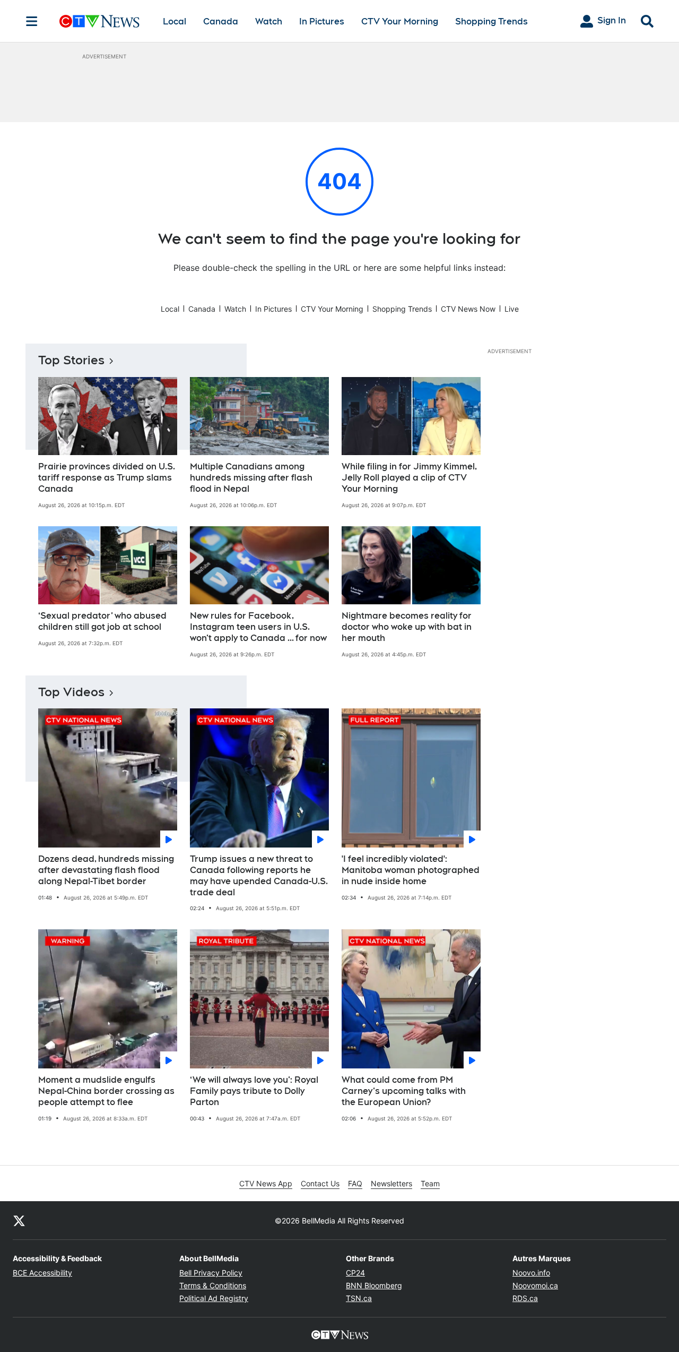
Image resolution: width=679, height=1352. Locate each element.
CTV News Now (468, 308)
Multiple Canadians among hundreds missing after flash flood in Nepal (251, 477)
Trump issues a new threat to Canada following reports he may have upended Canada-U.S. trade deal (259, 875)
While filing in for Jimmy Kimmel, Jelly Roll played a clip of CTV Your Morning (409, 477)
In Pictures (321, 21)
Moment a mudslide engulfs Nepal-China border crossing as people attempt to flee (106, 1091)
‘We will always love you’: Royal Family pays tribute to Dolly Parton (254, 1091)
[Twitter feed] (19, 1220)
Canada (220, 21)
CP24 (355, 1272)
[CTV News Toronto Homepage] (99, 21)
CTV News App (265, 1183)
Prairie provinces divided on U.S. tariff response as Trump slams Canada (106, 477)
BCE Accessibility (42, 1272)
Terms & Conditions (212, 1285)
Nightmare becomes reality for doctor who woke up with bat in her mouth (407, 627)
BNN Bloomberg (374, 1285)
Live (511, 308)
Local (174, 21)
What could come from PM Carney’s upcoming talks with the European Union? (404, 1091)
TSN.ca (359, 1298)
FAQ (355, 1183)
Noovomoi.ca (535, 1285)
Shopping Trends (491, 21)
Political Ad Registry (213, 1298)
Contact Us (320, 1183)
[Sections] (31, 21)
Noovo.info (531, 1272)
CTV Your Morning (399, 21)
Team (430, 1183)
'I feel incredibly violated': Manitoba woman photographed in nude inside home (411, 870)
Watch (268, 21)
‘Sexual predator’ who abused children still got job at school (102, 621)
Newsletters (391, 1183)
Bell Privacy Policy (210, 1272)
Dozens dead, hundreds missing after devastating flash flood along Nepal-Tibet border (106, 870)
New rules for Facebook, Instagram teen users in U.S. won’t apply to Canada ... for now (258, 627)
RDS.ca (525, 1298)
